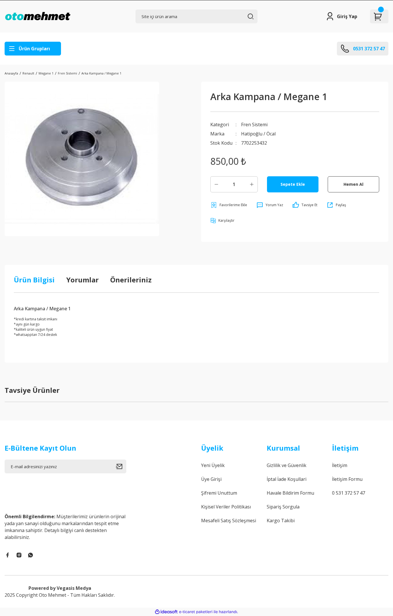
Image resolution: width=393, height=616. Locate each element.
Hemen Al (353, 184)
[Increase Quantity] (251, 184)
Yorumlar (82, 279)
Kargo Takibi (281, 520)
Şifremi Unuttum (219, 493)
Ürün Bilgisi (34, 279)
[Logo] (38, 16)
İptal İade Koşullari (286, 479)
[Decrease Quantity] (216, 184)
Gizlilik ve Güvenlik (286, 465)
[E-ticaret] (196, 612)
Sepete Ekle (293, 184)
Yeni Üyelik (213, 465)
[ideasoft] (166, 612)
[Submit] (121, 466)
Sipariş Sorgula (283, 507)
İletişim (339, 465)
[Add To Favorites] (228, 205)
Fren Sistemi (254, 124)
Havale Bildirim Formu (290, 493)
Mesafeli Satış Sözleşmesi (228, 520)
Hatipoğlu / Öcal (258, 134)
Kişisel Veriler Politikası (226, 507)
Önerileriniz (131, 279)
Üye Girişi (211, 479)
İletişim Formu (347, 479)
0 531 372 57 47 (348, 493)
